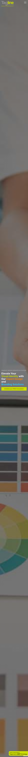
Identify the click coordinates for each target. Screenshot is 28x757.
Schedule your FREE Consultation (14, 388)
